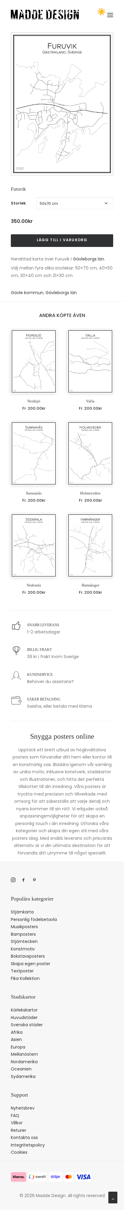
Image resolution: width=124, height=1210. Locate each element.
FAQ (15, 1116)
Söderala (34, 585)
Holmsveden (90, 493)
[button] (34, 361)
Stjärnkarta (22, 912)
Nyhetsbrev (23, 1108)
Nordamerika (24, 1062)
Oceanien (21, 1069)
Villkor (17, 1123)
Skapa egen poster (30, 964)
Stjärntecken (24, 941)
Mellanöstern (24, 1054)
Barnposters (23, 934)
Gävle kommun (27, 293)
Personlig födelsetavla (34, 919)
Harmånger (90, 585)
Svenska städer (27, 1025)
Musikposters (24, 927)
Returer (18, 1130)
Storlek (18, 203)
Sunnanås (34, 493)
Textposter (22, 971)
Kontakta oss (24, 1138)
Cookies (19, 1152)
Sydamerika (23, 1076)
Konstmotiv (23, 949)
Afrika (17, 1032)
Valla (90, 401)
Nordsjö (33, 401)
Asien (16, 1039)
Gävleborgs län (88, 259)
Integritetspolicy (28, 1145)
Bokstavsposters (28, 956)
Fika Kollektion (25, 978)
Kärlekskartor (24, 1010)
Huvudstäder (24, 1017)
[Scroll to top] (112, 1197)
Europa (18, 1047)
